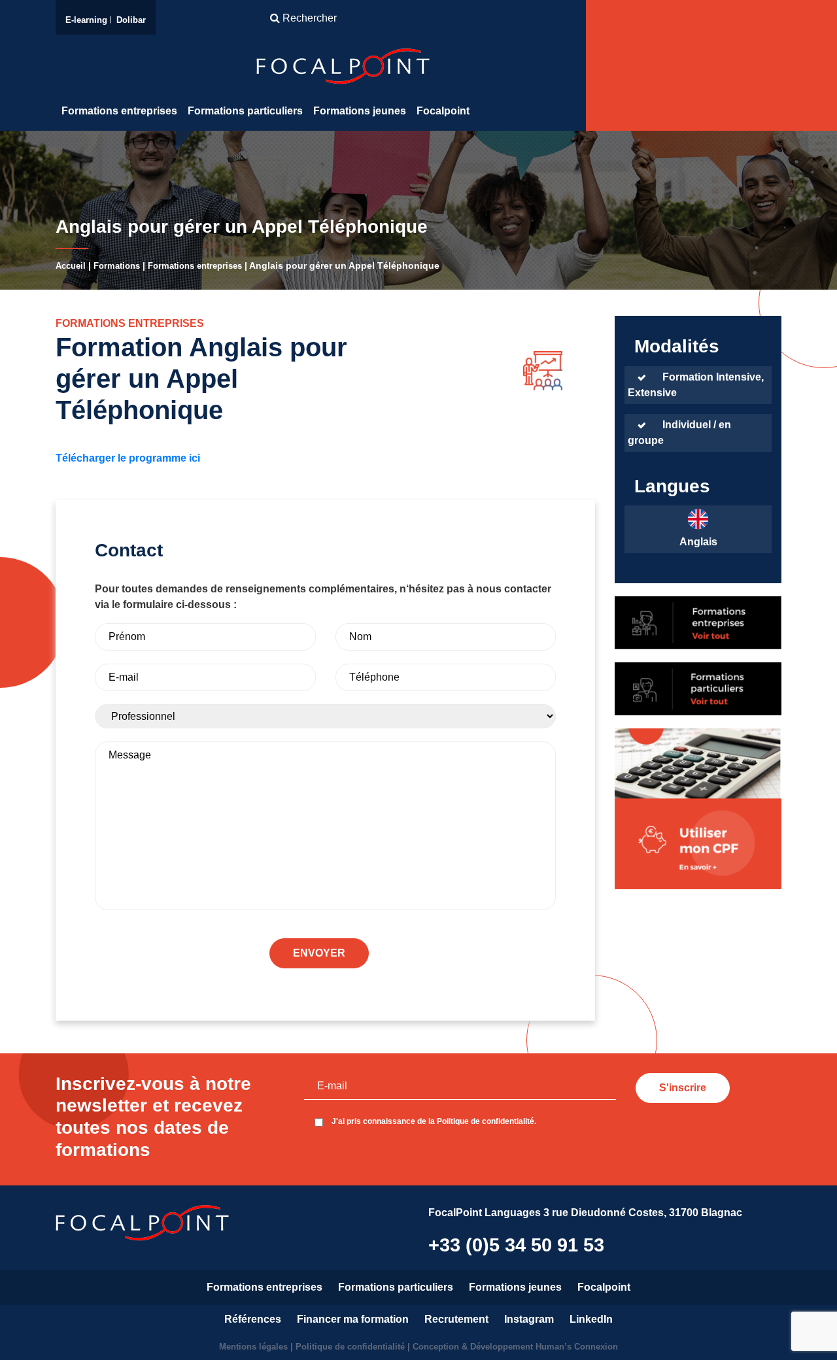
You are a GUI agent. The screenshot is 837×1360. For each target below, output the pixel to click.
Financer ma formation (353, 1319)
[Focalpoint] (343, 65)
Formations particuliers (245, 110)
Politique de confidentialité (351, 1347)
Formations (117, 266)
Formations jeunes (359, 110)
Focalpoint (443, 110)
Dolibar (131, 20)
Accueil (71, 266)
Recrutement (456, 1319)
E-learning (86, 20)
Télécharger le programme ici (128, 458)
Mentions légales (253, 1347)
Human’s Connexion (577, 1347)
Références (252, 1319)
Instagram (529, 1319)
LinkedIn (591, 1319)
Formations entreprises (119, 110)
